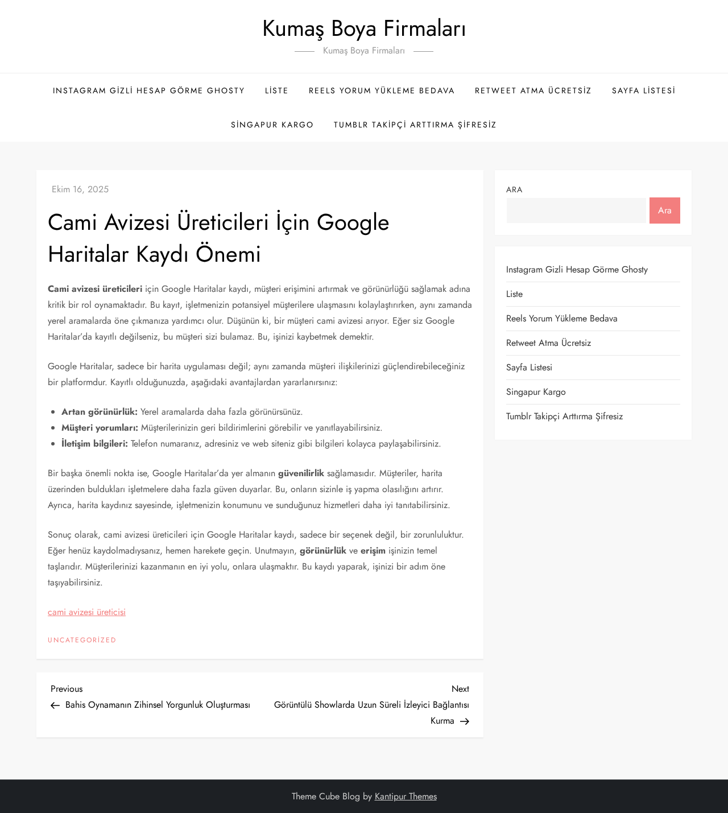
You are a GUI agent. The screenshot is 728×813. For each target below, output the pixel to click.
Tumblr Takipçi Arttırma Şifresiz (415, 124)
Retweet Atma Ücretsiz (533, 90)
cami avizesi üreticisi (87, 611)
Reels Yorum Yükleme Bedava (382, 90)
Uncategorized (82, 640)
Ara (514, 189)
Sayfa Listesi (644, 90)
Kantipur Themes (406, 796)
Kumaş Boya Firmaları (364, 27)
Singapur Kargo (272, 124)
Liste (277, 90)
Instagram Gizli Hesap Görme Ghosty (149, 90)
